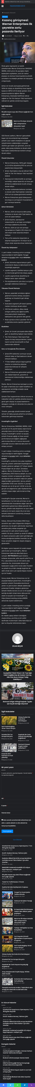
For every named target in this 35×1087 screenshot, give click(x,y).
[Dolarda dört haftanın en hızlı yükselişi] (9, 747)
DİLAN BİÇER (8, 36)
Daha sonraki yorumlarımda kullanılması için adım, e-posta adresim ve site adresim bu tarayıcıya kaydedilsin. (16, 823)
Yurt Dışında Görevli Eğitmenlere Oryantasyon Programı (23, 938)
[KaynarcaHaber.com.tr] (17, 6)
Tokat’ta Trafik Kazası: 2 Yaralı (13, 882)
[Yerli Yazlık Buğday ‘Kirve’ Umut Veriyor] (9, 720)
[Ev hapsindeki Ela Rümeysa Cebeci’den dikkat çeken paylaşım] (7, 912)
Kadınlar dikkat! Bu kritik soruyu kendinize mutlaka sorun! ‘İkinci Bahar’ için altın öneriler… (17, 860)
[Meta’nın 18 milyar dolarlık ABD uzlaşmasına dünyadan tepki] (7, 123)
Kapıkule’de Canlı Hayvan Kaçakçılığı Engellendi (25, 736)
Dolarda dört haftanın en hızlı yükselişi (7, 755)
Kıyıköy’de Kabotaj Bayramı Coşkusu (15, 887)
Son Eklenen (17, 840)
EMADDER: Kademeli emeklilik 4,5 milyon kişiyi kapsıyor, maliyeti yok (16, 868)
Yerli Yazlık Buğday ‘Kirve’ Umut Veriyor (8, 727)
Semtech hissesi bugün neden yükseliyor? (24, 746)
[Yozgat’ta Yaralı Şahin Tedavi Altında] (7, 895)
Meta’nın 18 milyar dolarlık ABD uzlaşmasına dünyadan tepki (23, 123)
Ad (3, 798)
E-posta (4, 805)
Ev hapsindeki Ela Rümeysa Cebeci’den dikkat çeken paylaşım (23, 911)
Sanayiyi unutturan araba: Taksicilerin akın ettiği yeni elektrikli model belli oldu (17, 988)
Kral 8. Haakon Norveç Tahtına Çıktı (14, 853)
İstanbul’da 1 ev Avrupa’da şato (7, 735)
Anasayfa (6, 12)
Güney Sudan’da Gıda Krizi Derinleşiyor (24, 719)
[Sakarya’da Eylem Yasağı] (7, 903)
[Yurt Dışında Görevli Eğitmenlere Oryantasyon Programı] (7, 939)
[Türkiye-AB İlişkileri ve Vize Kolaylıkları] (7, 930)
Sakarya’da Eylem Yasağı (23, 901)
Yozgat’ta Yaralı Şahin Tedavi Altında (22, 893)
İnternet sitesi (6, 813)
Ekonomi (12, 12)
